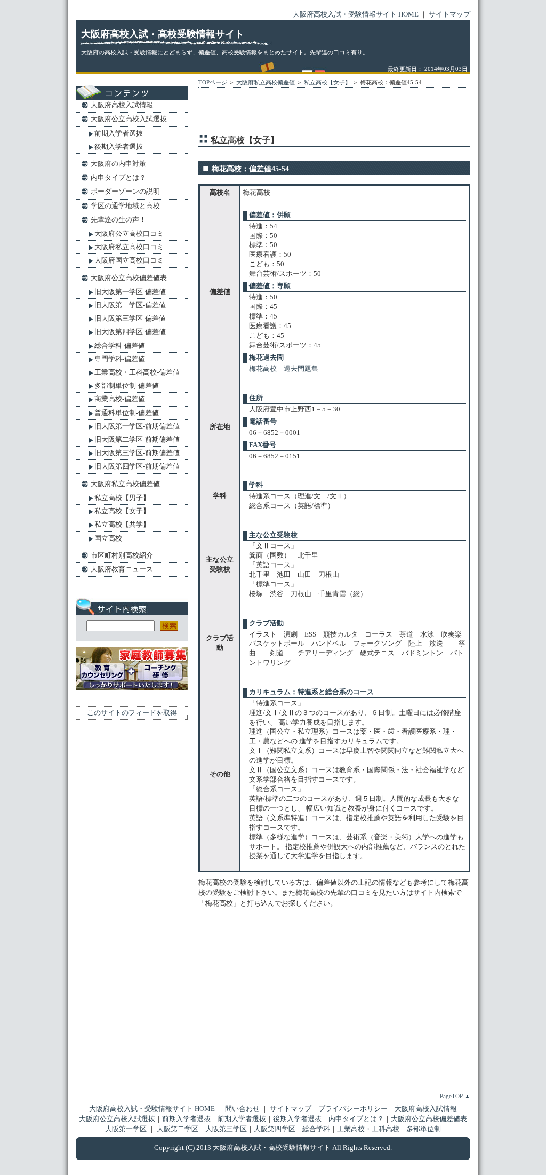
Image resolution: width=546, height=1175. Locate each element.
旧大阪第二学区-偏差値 (130, 305)
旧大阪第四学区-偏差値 (130, 332)
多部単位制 (423, 1129)
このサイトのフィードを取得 (132, 713)
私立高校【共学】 (122, 524)
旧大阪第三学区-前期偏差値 (137, 453)
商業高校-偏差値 (119, 399)
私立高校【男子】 (122, 498)
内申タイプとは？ (118, 177)
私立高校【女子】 (327, 82)
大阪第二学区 (177, 1129)
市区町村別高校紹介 (122, 555)
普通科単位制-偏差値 (126, 413)
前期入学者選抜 (118, 133)
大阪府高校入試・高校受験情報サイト (162, 34)
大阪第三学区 (226, 1129)
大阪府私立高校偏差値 (265, 82)
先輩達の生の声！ (118, 220)
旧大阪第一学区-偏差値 (130, 292)
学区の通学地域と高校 (125, 206)
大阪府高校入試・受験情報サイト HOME (356, 14)
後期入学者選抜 (118, 146)
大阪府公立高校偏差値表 (129, 278)
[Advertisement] (323, 113)
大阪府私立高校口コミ (129, 247)
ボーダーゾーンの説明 (125, 191)
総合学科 (316, 1129)
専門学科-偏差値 (119, 359)
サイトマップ (449, 14)
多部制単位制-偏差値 (126, 386)
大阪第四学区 (274, 1129)
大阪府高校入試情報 (122, 105)
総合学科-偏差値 (119, 346)
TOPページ (212, 82)
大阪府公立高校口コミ (129, 233)
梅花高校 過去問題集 (283, 368)
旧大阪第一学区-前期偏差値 (137, 426)
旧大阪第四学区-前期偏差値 (137, 466)
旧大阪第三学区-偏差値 (130, 318)
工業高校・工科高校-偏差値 (137, 372)
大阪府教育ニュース (122, 569)
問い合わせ (243, 1109)
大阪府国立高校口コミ (129, 260)
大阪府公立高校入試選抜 (129, 119)
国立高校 (108, 538)
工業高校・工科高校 (368, 1129)
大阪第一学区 (126, 1129)
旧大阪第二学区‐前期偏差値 (137, 439)
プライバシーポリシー (353, 1109)
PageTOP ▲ (455, 1096)
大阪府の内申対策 (118, 164)
